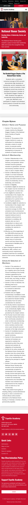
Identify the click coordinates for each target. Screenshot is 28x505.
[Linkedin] (13, 434)
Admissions (11, 1)
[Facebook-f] (2, 434)
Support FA (16, 3)
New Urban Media (16, 502)
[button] (26, 9)
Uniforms (11, 3)
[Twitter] (6, 434)
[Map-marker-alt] (16, 434)
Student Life (23, 1)
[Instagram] (9, 434)
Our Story (4, 1)
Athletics (17, 1)
